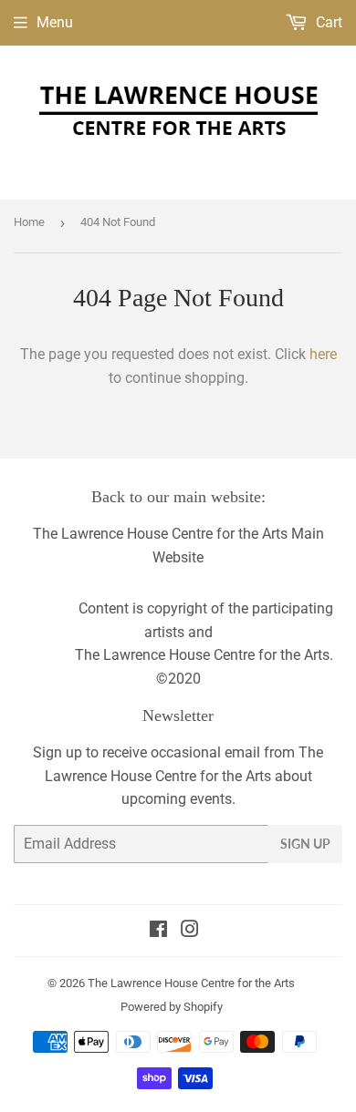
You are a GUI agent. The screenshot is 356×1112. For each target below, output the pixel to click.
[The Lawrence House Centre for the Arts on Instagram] (190, 931)
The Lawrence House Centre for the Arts (191, 983)
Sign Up (305, 843)
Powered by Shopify (171, 1007)
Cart (327, 22)
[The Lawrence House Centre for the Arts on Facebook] (158, 931)
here (323, 354)
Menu (55, 22)
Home (29, 222)
